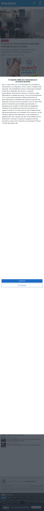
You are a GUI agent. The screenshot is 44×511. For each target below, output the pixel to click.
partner (16, 84)
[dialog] (22, 255)
